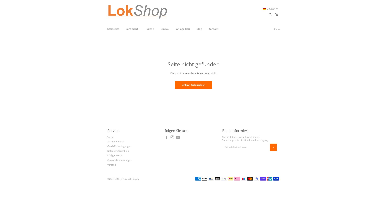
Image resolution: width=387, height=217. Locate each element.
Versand (111, 164)
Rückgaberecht (115, 155)
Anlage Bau (183, 29)
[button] (271, 8)
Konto (276, 28)
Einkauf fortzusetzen (193, 84)
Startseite (113, 29)
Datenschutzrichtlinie (118, 150)
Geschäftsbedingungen (119, 146)
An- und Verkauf (115, 141)
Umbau (165, 29)
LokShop (118, 179)
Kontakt (213, 29)
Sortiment (132, 29)
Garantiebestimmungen (119, 160)
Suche (150, 29)
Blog (199, 29)
